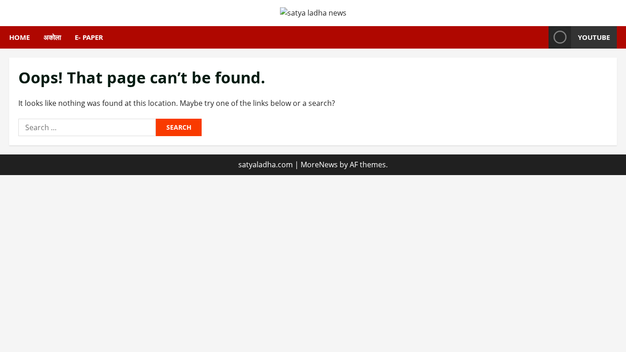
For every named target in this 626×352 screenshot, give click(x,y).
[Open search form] (539, 37)
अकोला (52, 37)
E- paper (89, 37)
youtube (594, 37)
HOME (19, 37)
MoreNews (319, 165)
